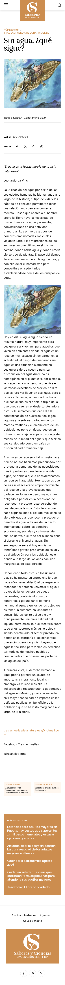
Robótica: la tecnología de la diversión (46, 789)
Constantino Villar (35, 117)
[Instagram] (32, 973)
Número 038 (11, 30)
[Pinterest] (33, 146)
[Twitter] (25, 146)
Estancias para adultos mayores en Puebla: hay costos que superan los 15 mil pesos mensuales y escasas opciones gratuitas (32, 832)
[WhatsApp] (41, 146)
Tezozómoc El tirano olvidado (28, 887)
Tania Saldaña (12, 117)
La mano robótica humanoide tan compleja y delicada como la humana (16, 790)
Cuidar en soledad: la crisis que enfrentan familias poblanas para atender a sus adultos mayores (31, 876)
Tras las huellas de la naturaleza (26, 33)
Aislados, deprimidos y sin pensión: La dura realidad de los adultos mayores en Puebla (31, 849)
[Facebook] (16, 146)
